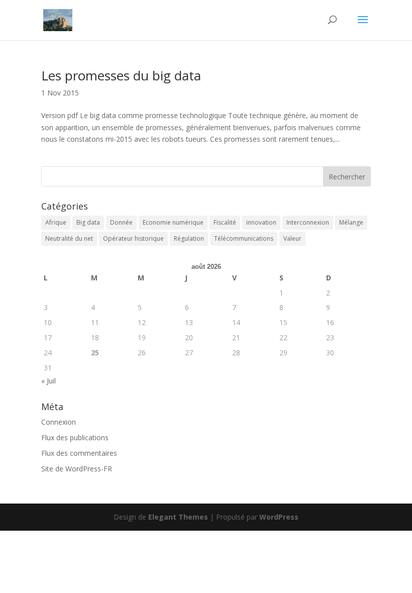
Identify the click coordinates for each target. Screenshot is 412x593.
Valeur (292, 238)
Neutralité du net (69, 238)
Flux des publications (75, 437)
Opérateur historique (133, 238)
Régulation (189, 238)
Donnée (121, 222)
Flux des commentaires (79, 453)
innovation (261, 222)
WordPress (278, 517)
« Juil (48, 380)
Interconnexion (307, 222)
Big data (88, 222)
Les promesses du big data (121, 75)
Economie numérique (173, 222)
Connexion (58, 422)
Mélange (351, 222)
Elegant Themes (178, 517)
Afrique (55, 222)
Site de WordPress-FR (76, 468)
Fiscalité (225, 222)
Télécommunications (243, 238)
